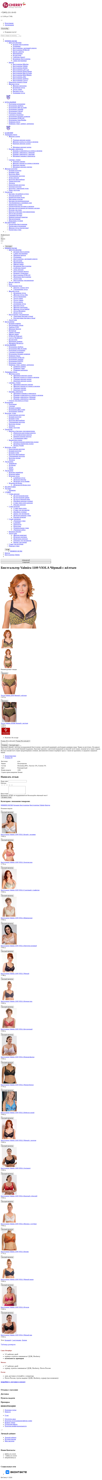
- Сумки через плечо (20, 508)
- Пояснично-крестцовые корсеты (24, 433)
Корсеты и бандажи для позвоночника (22, 212)
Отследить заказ (10, 1419)
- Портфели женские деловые (23, 501)
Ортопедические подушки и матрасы (21, 206)
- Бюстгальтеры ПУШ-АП (21, 275)
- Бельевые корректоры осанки (23, 444)
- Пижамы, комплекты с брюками (24, 397)
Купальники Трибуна (16, 106)
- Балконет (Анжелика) (20, 273)
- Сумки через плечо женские (23, 503)
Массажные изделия (16, 199)
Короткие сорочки (19, 165)
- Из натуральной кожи (20, 496)
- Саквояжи (17, 522)
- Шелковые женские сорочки (23, 384)
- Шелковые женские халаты (22, 375)
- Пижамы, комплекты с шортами (24, 399)
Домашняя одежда (11, 134)
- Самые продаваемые (20, 253)
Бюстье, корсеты (18, 52)
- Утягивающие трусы (20, 289)
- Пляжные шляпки (19, 366)
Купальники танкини (16, 359)
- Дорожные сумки (19, 521)
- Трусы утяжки (18, 300)
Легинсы (12, 183)
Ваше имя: (4, 781)
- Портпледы (17, 524)
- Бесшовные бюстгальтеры (22, 266)
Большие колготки (15, 170)
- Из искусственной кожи (21, 499)
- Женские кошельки (20, 535)
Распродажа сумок (15, 230)
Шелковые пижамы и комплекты (24, 156)
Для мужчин (9, 461)
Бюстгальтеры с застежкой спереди (25, 48)
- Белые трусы (17, 313)
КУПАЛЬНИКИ (10, 102)
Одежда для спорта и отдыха (18, 400)
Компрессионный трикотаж (18, 217)
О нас (7, 1415)
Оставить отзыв (6, 797)
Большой (8, 1340)
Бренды (11, 62)
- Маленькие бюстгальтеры (22, 277)
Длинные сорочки (19, 161)
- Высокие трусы (18, 305)
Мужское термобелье (16, 472)
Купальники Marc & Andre (18, 107)
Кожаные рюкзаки (15, 531)
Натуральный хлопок (16, 325)
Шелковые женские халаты (22, 147)
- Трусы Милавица (19, 311)
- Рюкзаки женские (19, 505)
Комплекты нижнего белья (18, 82)
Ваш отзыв (4, 793)
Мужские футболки (15, 483)
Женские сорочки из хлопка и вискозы (26, 163)
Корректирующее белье (17, 197)
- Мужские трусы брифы (21, 481)
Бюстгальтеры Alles (19, 77)
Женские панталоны (20, 86)
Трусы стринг (17, 89)
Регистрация (9, 23)
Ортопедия (8, 192)
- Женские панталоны (20, 307)
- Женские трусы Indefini (21, 309)
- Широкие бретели (19, 255)
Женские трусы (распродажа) (19, 228)
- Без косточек (17, 261)
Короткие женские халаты (22, 143)
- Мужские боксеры (19, 479)
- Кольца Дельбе (18, 445)
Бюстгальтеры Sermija (20, 68)
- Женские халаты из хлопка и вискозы (26, 377)
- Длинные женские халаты (22, 379)
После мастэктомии (15, 213)
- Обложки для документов (22, 540)
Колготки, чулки (10, 413)
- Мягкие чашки (18, 264)
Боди (10, 284)
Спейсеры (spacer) (19, 57)
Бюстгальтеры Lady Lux (21, 69)
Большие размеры (15, 323)
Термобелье (13, 463)
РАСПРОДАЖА (10, 222)
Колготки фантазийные (17, 179)
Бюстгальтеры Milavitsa (20, 64)
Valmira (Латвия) (14, 332)
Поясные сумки (14, 546)
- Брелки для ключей (20, 542)
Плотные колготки (15, 186)
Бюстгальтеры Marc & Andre (22, 73)
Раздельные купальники (17, 104)
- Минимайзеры (18, 262)
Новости (8, 1412)
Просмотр (4, 673)
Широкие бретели (15, 329)
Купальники (9, 402)
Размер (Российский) (8, 741)
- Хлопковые (17, 257)
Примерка (12, 490)
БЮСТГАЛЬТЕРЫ (15, 43)
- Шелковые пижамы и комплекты (24, 393)
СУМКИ (8, 492)
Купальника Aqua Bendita (17, 120)
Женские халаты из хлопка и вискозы (25, 142)
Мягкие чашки (14, 334)
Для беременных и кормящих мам (20, 203)
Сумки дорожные (15, 519)
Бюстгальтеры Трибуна (20, 78)
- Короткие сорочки (19, 390)
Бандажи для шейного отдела (19, 194)
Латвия (24, 1340)
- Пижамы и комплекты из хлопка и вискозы (28, 395)
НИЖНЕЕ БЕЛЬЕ (11, 41)
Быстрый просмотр (7, 812)
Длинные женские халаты (21, 140)
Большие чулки (14, 172)
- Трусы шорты (18, 302)
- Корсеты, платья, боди (21, 287)
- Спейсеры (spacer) (19, 268)
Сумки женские (14, 494)
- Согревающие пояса (20, 438)
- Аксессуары (17, 278)
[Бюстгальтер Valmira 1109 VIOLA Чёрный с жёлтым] (22, 628)
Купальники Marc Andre (17, 409)
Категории (9, 246)
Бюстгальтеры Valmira (20, 66)
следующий (25, 562)
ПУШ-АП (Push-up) (15, 336)
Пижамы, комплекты (16, 149)
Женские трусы (14, 84)
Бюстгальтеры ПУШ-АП (21, 50)
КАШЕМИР (9, 133)
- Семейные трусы (19, 478)
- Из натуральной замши (21, 497)
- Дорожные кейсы (19, 530)
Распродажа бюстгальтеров (18, 224)
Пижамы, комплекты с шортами (24, 154)
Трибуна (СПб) (14, 327)
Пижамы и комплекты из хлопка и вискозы (27, 151)
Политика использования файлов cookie (18, 1421)
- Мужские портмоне (20, 537)
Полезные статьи (10, 1410)
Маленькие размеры (15, 341)
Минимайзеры (18, 53)
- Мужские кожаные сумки (22, 515)
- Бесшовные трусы (19, 293)
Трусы (11, 467)
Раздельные (13, 404)
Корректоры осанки (15, 204)
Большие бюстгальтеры (21, 44)
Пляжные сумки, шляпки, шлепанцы (21, 123)
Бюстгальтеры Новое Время (22, 71)
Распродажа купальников (17, 226)
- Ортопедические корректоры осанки (26, 442)
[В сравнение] (1, 671)
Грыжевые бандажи (15, 215)
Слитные (12, 406)
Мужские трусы (14, 476)
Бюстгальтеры (9, 322)
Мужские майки (14, 474)
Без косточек (17, 55)
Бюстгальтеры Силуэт (20, 80)
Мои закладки (9, 1441)
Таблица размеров (8, 1344)
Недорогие (12, 331)
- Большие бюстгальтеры (21, 252)
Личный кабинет (10, 1437)
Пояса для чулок (14, 190)
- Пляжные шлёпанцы (20, 370)
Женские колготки (11, 169)
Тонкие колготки (14, 181)
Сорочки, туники (15, 160)
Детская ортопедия (15, 195)
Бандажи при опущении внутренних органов (24, 208)
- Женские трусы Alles (20, 295)
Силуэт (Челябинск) (15, 338)
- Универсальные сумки (21, 528)
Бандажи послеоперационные (19, 201)
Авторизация (9, 25)
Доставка (8, 488)
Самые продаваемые (20, 60)
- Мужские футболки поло (22, 485)
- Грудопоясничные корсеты (22, 435)
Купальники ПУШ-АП (16, 118)
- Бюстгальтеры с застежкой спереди (25, 259)
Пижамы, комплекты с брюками (24, 152)
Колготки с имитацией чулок (19, 188)
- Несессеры (17, 526)
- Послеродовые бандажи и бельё (24, 318)
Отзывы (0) (8, 757)
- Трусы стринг (18, 298)
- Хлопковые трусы (19, 304)
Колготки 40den (14, 174)
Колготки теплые (15, 424)
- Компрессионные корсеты (22, 436)
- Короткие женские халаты (22, 381)
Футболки (12, 465)
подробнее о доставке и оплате (13, 1382)
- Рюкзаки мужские (19, 517)
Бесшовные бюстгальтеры (21, 59)
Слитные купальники (16, 115)
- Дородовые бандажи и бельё (23, 316)
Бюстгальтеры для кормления (19, 314)
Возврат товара (10, 1422)
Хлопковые (17, 46)
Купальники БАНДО (16, 361)
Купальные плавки (15, 113)
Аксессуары (13, 320)
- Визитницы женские (20, 539)
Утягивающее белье (15, 286)
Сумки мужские (14, 506)
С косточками (16, 1340)
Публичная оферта (11, 1424)
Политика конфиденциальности (16, 1426)
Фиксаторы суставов (16, 221)
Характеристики (10, 756)
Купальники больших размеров (19, 116)
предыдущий (26, 560)
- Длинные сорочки (19, 388)
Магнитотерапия (14, 219)
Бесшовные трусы (19, 87)
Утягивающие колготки (17, 176)
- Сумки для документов (21, 510)
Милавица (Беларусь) (16, 343)
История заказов (10, 1439)
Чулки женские (14, 178)
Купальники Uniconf (16, 111)
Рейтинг (3, 783)
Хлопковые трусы (19, 93)
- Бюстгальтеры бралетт (21, 271)
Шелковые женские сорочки (22, 167)
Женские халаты (14, 136)
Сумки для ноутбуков (16, 544)
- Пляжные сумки (19, 368)
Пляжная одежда (14, 122)
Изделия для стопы (15, 210)
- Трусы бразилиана (19, 296)
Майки (11, 469)
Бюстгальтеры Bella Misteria (22, 75)
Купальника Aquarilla (16, 109)
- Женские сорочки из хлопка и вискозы (26, 386)
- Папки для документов (21, 513)
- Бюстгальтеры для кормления (23, 280)
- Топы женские (18, 270)
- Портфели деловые (20, 512)
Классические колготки (17, 185)
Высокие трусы (18, 91)
